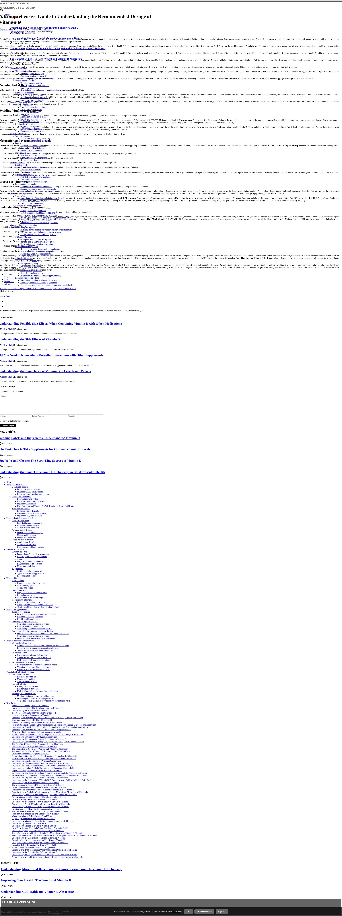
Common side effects (21, 674)
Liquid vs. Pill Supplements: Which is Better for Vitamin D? (37, 770)
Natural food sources (20, 590)
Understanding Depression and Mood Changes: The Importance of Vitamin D (44, 794)
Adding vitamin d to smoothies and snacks (35, 604)
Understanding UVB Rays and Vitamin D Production (34, 746)
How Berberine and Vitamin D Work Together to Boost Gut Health (45, 506)
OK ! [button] (188, 912)
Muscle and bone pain (26, 535)
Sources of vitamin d (17, 32)
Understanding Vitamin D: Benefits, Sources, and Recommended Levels (42, 821)
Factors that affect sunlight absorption (33, 554)
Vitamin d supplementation (17, 609)
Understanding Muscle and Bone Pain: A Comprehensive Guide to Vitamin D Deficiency (49, 773)
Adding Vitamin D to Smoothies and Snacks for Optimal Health (39, 797)
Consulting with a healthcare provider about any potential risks (43, 701)
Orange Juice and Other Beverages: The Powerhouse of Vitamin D (40, 842)
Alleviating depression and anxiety (31, 513)
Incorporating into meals (22, 600)
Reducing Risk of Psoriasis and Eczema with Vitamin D (35, 814)
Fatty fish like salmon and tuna (30, 561)
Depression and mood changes (30, 532)
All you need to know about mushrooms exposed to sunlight (37, 732)
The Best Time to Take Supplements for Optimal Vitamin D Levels (40, 811)
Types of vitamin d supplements (30, 573)
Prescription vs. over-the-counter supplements (36, 614)
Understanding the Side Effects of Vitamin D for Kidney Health (38, 838)
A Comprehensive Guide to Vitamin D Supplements (34, 847)
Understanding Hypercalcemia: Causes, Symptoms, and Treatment (40, 778)
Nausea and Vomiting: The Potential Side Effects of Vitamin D (38, 722)
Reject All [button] (222, 912)
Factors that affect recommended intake (33, 669)
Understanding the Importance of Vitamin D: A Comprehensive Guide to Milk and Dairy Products (53, 780)
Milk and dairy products (27, 585)
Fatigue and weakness (26, 537)
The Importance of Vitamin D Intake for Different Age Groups (38, 785)
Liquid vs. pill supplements (28, 619)
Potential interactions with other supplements (36, 638)
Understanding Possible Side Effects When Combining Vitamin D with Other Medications (50, 727)
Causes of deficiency (20, 520)
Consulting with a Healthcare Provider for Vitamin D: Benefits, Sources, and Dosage (47, 717)
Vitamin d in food (13, 578)
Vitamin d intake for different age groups (34, 667)
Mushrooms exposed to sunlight (30, 597)
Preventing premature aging (28, 489)
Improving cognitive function (29, 516)
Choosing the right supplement (25, 621)
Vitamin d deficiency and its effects (21, 518)
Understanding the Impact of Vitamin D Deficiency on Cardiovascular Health (44, 854)
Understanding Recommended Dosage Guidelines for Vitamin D (39, 739)
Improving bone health (26, 504)
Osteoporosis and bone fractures (30, 547)
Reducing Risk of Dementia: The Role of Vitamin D (34, 845)
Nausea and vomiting (26, 679)
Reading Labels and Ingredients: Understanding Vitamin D (36, 809)
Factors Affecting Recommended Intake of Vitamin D (34, 799)
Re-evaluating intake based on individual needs (37, 665)
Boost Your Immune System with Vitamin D (30, 705)
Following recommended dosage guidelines (35, 698)
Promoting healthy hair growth (30, 492)
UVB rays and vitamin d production (32, 556)
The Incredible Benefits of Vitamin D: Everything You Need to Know (41, 751)
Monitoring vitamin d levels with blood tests (35, 696)
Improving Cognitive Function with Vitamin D (31, 715)
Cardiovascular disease (26, 544)
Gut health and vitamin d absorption (32, 655)
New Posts (10, 703)
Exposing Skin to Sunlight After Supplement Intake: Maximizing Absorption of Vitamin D (50, 792)
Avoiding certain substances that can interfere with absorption (43, 645)
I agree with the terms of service (15, 421)
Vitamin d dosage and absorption (20, 641)
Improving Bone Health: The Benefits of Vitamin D (33, 818)
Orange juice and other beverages (31, 583)
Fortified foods (18, 580)
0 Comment (46, 29)
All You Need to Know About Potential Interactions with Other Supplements (44, 758)
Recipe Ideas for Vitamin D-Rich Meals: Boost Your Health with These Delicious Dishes (49, 775)
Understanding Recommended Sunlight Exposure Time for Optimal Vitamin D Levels (48, 742)
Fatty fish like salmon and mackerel (32, 592)
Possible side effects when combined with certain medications (43, 633)
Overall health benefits (21, 496)
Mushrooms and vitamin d (28, 566)
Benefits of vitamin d (15, 484)
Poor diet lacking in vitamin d (29, 523)
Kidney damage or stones (27, 686)
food (6, 279)
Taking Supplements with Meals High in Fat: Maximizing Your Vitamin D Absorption (48, 833)
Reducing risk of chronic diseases (31, 501)
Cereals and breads (25, 588)
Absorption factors (19, 653)
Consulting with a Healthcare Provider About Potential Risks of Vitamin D (43, 790)
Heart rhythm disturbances (28, 689)
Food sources (17, 559)
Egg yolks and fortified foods (29, 564)
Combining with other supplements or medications (33, 631)
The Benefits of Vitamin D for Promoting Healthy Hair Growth (38, 744)
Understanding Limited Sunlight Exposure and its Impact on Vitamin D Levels (45, 768)
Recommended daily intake (23, 662)
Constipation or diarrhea (27, 681)
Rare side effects (19, 684)
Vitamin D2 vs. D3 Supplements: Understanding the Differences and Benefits (44, 850)
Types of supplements (21, 612)
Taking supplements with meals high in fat (35, 650)
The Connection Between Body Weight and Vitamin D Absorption (40, 749)
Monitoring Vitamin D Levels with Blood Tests (32, 816)
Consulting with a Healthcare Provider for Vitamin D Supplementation (41, 729)
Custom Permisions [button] (204, 912)
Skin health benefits (20, 487)
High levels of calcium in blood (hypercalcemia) (37, 691)
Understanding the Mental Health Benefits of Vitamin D (35, 782)
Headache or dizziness (26, 677)
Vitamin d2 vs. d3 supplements (30, 617)
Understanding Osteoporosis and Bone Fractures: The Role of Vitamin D (42, 763)
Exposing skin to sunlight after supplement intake (38, 648)
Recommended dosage (26, 576)
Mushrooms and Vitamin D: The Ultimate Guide (32, 720)
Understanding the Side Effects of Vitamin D (31, 710)
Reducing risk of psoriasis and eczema (33, 494)
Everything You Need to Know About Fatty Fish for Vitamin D (38, 840)
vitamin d (8, 274)
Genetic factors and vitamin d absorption (34, 657)
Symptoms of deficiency (22, 530)
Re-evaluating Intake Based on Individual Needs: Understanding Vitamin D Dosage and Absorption (54, 725)
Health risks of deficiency (22, 540)
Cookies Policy (176, 912)
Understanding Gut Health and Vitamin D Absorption (34, 737)
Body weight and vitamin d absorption (33, 660)
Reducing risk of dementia (28, 511)
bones (6, 277)
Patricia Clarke (7, 29)
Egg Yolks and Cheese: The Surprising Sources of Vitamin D (37, 708)
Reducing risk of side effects (24, 693)
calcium (7, 284)
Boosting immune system (27, 499)
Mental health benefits (21, 508)
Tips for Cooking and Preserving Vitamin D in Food (34, 713)
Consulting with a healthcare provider (33, 624)
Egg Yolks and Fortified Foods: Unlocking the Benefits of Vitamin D (41, 804)
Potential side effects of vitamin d (20, 672)
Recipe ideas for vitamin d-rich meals (32, 602)
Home (9, 482)
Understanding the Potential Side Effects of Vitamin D (34, 852)
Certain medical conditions (28, 528)
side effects (9, 281)
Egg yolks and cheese (26, 595)
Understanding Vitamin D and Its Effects (29, 823)
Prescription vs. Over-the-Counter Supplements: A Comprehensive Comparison (45, 756)
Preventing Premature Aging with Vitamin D (30, 754)
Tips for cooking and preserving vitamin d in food (38, 607)
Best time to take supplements (29, 571)
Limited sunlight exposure (28, 525)
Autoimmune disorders (26, 542)
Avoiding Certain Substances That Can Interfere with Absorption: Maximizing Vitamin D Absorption (54, 835)
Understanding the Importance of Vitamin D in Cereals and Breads (40, 802)
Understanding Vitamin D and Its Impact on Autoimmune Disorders (40, 806)
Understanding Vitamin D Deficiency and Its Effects (34, 826)
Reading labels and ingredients (30, 626)
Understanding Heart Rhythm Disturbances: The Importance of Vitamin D (43, 766)
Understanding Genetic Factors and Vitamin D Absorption (36, 761)
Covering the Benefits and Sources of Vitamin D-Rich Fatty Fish (39, 787)
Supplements (31, 32)
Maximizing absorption (21, 643)
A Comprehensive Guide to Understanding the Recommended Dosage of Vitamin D (47, 734)
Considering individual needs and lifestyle (34, 629)
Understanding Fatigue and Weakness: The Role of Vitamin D (38, 830)
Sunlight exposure (19, 552)
